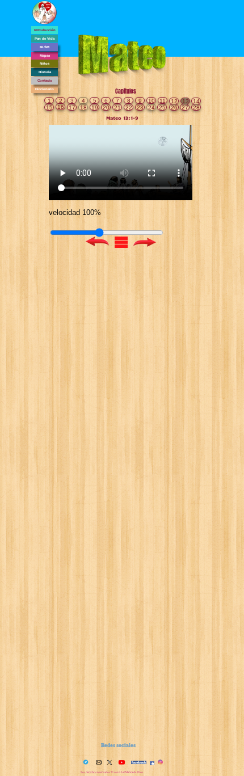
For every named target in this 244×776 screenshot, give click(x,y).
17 (72, 107)
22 (128, 107)
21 (117, 107)
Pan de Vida (44, 38)
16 (60, 107)
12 (174, 101)
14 (196, 101)
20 (106, 107)
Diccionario (44, 89)
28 (196, 107)
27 (185, 107)
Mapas (45, 55)
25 (162, 107)
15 (49, 107)
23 (140, 107)
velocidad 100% (75, 212)
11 (162, 101)
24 (151, 107)
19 (94, 107)
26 (174, 107)
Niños (44, 63)
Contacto (44, 80)
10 (151, 101)
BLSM (44, 47)
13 (185, 101)
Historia (45, 72)
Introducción (45, 30)
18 (83, 107)
